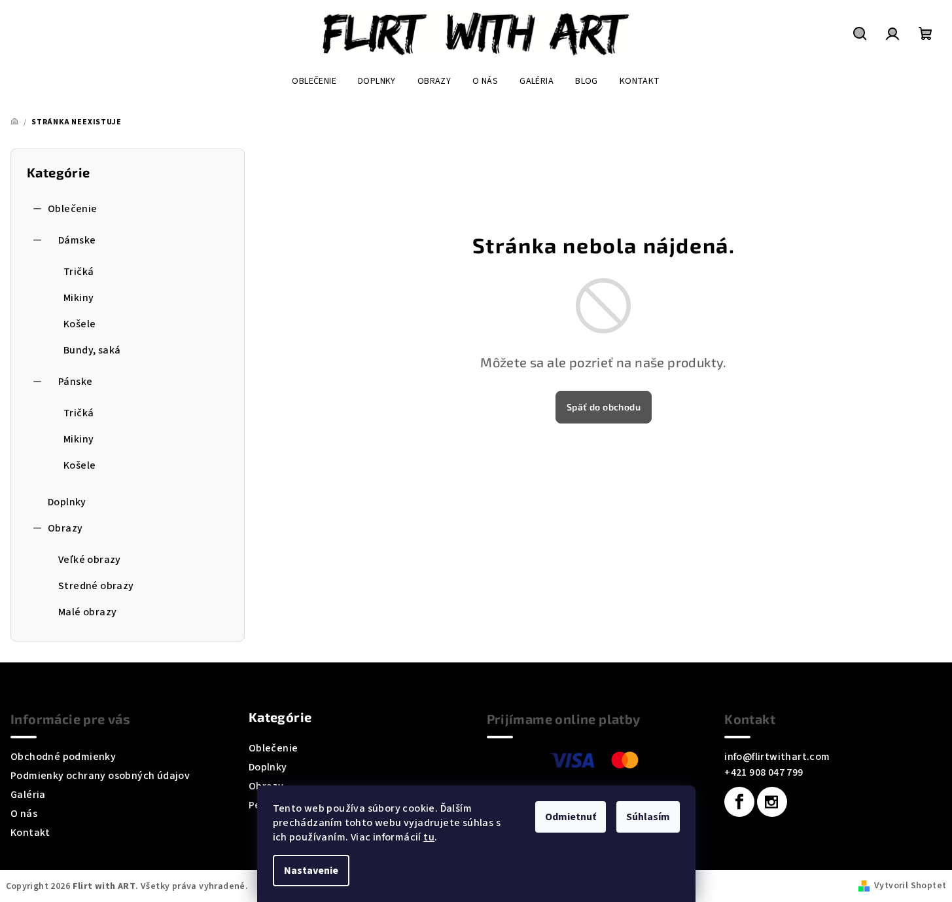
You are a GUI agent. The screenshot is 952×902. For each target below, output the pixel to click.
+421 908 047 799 (763, 772)
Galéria (28, 794)
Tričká (78, 271)
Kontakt (30, 832)
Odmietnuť (570, 817)
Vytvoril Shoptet (910, 885)
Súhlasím (648, 817)
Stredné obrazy (96, 586)
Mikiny (78, 298)
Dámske (77, 240)
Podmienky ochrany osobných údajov (100, 775)
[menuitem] (314, 81)
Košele (79, 324)
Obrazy (65, 528)
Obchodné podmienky (63, 756)
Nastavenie (311, 870)
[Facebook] (739, 802)
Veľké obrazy (89, 559)
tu (428, 837)
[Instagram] (772, 802)
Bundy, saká (91, 350)
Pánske (75, 381)
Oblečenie (72, 209)
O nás (23, 813)
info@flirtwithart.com (777, 756)
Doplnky (67, 502)
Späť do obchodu (604, 406)
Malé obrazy (87, 612)
